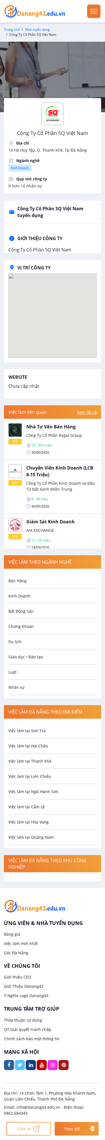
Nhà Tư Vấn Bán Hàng (51, 427)
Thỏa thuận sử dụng (23, 1020)
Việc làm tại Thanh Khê (30, 761)
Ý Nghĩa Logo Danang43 (26, 995)
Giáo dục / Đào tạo (25, 656)
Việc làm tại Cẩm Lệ (26, 806)
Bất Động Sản (21, 611)
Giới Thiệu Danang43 (23, 986)
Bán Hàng (17, 580)
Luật (12, 672)
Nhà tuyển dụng (37, 29)
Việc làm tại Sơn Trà (27, 730)
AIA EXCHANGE (40, 530)
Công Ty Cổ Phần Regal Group (54, 435)
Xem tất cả (87, 412)
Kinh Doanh (20, 167)
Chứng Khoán (21, 626)
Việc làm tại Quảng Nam (31, 837)
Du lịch (15, 641)
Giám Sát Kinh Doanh (50, 522)
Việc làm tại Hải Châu (28, 746)
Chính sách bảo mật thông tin (32, 1038)
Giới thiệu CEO (17, 977)
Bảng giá (12, 934)
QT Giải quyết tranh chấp (27, 1029)
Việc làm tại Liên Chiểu (29, 776)
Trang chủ (12, 29)
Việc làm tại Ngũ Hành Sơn (33, 791)
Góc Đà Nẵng (16, 952)
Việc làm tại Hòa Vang (28, 822)
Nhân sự (16, 687)
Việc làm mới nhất (21, 943)
